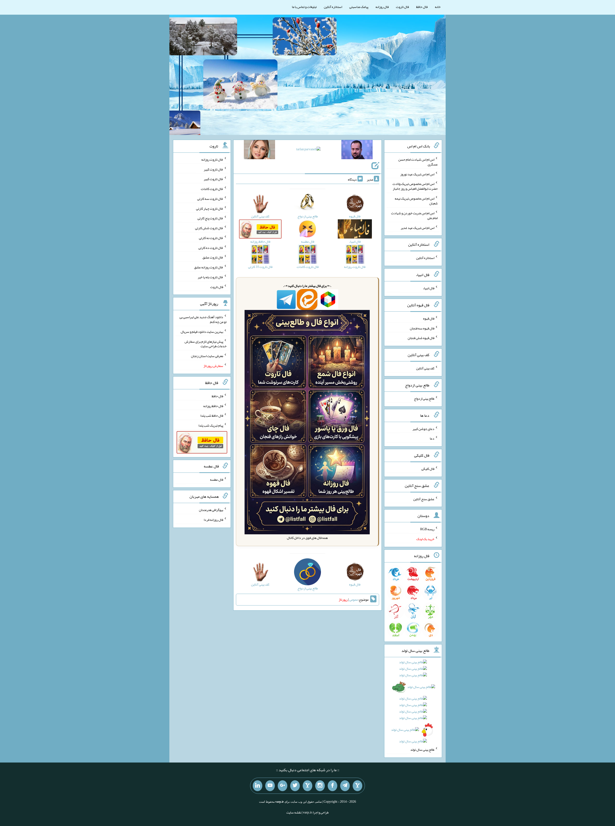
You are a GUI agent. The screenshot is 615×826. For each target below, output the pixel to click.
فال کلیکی (427, 468)
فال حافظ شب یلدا (211, 415)
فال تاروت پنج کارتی (210, 218)
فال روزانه (382, 6)
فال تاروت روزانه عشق (208, 267)
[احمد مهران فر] (357, 150)
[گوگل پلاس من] (282, 785)
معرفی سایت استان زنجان (207, 356)
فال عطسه (216, 479)
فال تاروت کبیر (213, 169)
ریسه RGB (427, 529)
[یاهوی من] (357, 785)
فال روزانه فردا (213, 519)
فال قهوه (428, 318)
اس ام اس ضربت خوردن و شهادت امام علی (414, 215)
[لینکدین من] (257, 785)
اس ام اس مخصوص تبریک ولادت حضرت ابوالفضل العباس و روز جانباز (415, 186)
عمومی (353, 599)
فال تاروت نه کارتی (211, 237)
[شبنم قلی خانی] (259, 150)
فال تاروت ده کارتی (210, 247)
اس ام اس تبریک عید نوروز (417, 173)
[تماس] (307, 785)
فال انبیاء (428, 288)
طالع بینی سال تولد (422, 749)
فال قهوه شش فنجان (421, 337)
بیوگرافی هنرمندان (211, 509)
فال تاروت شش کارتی (209, 228)
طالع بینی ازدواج (424, 398)
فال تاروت (402, 6)
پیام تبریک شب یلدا (210, 425)
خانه (438, 6)
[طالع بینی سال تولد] (413, 703)
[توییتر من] (295, 785)
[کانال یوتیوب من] (270, 785)
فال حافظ (422, 6)
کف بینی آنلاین (425, 368)
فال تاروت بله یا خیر (210, 277)
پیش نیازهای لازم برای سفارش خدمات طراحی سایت (205, 343)
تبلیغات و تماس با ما (304, 6)
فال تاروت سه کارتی (210, 198)
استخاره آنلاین (333, 6)
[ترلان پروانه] (308, 150)
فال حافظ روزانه (213, 405)
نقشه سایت (293, 812)
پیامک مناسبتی (358, 6)
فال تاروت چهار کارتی (209, 208)
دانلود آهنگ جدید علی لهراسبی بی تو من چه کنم (203, 319)
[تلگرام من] (345, 785)
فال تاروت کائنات (212, 188)
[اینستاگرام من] (320, 785)
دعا (432, 438)
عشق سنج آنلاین (423, 498)
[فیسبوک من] (332, 785)
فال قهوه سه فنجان (422, 328)
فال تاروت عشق (213, 257)
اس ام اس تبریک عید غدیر (417, 227)
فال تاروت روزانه (212, 159)
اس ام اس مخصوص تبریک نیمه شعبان (416, 201)
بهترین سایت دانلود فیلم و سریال (202, 331)
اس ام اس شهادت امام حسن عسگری (418, 162)
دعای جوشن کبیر (423, 428)
